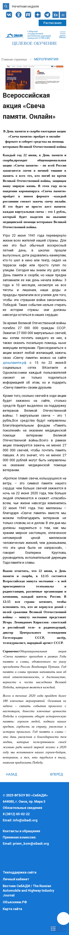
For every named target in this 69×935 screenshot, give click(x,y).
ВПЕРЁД (57, 774)
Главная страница (14, 59)
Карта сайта (12, 909)
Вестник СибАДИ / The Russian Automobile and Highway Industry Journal (28, 890)
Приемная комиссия (19, 837)
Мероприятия (46, 59)
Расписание (52, 23)
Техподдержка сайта (19, 872)
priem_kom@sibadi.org (31, 843)
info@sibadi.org (25, 820)
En (56, 15)
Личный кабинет (16, 879)
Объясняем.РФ (15, 902)
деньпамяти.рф (14, 363)
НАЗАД (11, 774)
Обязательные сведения (22, 808)
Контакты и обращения (21, 831)
